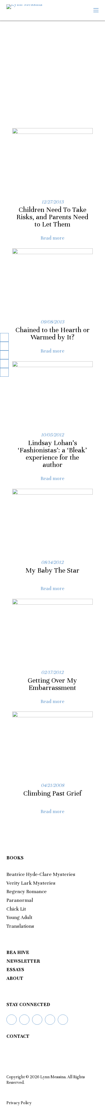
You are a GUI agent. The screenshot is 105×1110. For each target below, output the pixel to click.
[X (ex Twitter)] (63, 1020)
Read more (52, 238)
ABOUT (14, 978)
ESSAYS (15, 969)
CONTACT (17, 1036)
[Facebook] (24, 1020)
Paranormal (19, 900)
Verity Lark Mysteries (30, 883)
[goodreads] (11, 1020)
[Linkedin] (50, 1020)
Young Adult (19, 917)
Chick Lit (16, 909)
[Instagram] (37, 1020)
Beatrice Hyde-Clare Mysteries (40, 874)
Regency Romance (26, 891)
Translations (20, 926)
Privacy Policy (19, 1102)
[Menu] (96, 10)
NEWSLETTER (23, 961)
